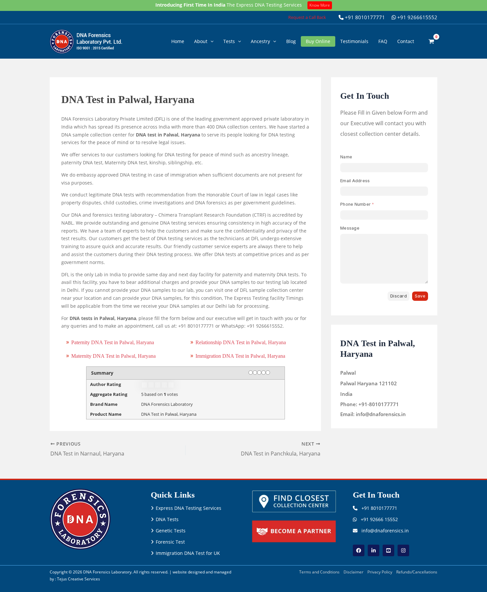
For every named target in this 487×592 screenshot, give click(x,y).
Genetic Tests (171, 530)
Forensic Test (170, 542)
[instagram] (403, 550)
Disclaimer (353, 572)
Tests (229, 41)
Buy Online (318, 41)
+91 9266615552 (416, 17)
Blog (291, 41)
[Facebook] (358, 550)
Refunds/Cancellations (416, 572)
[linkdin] (373, 550)
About (200, 41)
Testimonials (354, 41)
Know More (319, 5)
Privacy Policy (379, 572)
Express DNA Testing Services (188, 508)
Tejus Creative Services (78, 579)
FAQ (382, 41)
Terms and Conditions (319, 572)
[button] (307, 17)
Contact (405, 41)
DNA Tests (167, 519)
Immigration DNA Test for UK (188, 553)
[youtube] (388, 550)
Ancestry (260, 41)
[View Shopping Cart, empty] (431, 41)
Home (177, 41)
